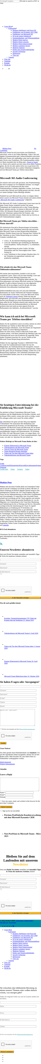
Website (2, 797)
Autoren (11, 961)
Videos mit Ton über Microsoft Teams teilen (18, 453)
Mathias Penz (6, 148)
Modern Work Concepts (21, 945)
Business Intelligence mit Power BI (24, 934)
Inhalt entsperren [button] (5, 762)
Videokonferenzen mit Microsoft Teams (17, 455)
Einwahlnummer (30, 465)
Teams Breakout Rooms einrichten (15, 451)
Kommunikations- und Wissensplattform (26, 941)
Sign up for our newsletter (11, 811)
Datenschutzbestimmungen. (27, 729)
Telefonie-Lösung (12, 296)
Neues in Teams (32, 162)
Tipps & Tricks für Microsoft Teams (16, 449)
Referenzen (16, 957)
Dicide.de (7, 968)
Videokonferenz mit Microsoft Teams (16, 447)
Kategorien (12, 932)
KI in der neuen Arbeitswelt (22, 939)
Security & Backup (19, 955)
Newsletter (12, 922)
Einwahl (22, 465)
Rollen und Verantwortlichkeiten (23, 953)
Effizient (12, 465)
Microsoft (17, 134)
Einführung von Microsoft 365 (23, 937)
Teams (33, 134)
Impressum (19, 921)
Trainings (7, 964)
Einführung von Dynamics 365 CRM (25, 935)
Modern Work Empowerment (22, 947)
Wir (1, 422)
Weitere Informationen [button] (7, 764)
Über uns (16, 959)
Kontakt (7, 966)
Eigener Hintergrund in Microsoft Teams (17, 445)
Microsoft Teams (25, 134)
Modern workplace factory (21, 949)
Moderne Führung (19, 951)
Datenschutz (28, 921)
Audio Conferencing (4, 464)
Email (2, 795)
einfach (17, 465)
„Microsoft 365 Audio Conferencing (12, 200)
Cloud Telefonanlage (7, 134)
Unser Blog (8, 930)
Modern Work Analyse (20, 943)
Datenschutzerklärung (26, 580)
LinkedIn (6, 525)
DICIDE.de (4, 922)
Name (2, 792)
